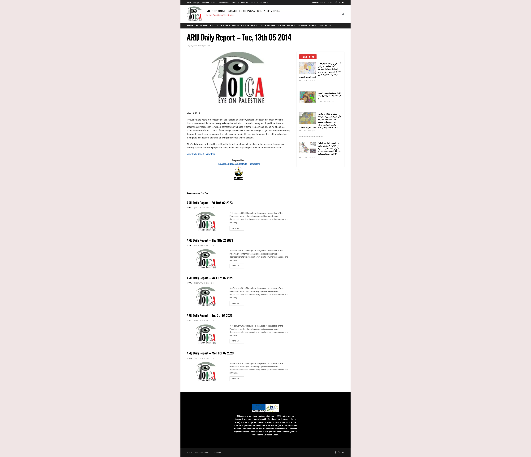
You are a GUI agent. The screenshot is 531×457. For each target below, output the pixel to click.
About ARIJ (245, 2)
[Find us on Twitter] (339, 2)
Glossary (235, 2)
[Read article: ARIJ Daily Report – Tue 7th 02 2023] (206, 334)
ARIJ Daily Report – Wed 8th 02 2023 (210, 277)
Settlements (203, 25)
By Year (263, 2)
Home (190, 25)
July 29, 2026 (306, 80)
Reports (324, 25)
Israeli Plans (267, 25)
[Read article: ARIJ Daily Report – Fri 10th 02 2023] (206, 221)
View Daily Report (196, 154)
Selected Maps (225, 2)
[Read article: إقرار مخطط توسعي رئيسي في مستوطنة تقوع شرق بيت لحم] (307, 97)
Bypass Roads (249, 25)
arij (190, 208)
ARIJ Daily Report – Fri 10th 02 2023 (210, 202)
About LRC (255, 2)
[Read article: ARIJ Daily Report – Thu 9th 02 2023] (206, 259)
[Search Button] (343, 14)
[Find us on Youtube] (343, 2)
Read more (238, 228)
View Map (210, 154)
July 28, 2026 (324, 101)
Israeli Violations (226, 25)
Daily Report (205, 45)
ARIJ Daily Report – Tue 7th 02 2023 (209, 315)
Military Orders (306, 25)
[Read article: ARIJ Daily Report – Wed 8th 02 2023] (206, 296)
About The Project (193, 2)
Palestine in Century (209, 2)
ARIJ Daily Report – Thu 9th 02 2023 (210, 240)
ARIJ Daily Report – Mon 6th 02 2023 (210, 352)
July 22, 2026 (306, 131)
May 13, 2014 (192, 45)
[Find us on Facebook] (336, 2)
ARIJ (203, 452)
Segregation (285, 25)
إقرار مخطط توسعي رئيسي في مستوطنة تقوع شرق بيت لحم (329, 95)
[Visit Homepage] (264, 13)
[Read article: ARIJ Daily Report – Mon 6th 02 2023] (206, 371)
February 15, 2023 (202, 208)
